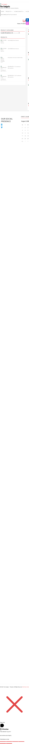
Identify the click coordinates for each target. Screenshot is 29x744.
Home (2, 11)
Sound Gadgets (18, 11)
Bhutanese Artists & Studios (9, 14)
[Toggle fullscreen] (9, 741)
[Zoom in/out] (3, 741)
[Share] (15, 741)
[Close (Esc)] (21, 741)
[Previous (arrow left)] (3, 743)
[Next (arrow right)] (9, 743)
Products (8, 11)
